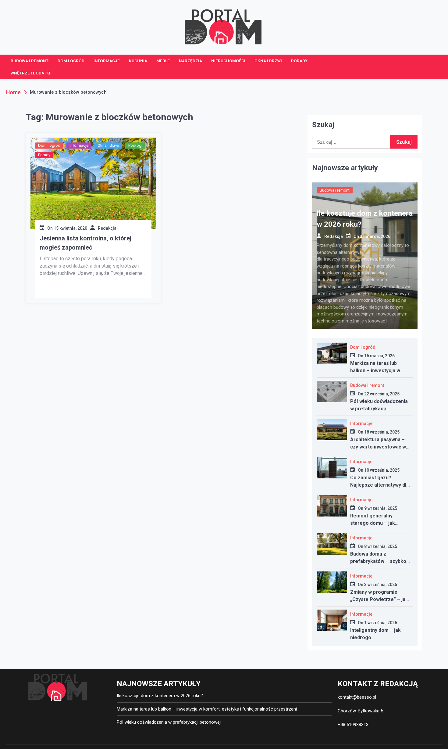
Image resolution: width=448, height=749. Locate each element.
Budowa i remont (29, 60)
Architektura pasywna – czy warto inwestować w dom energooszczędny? (378, 447)
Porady (299, 60)
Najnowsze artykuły (345, 168)
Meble (163, 60)
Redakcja (107, 228)
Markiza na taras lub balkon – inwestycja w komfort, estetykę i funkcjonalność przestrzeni (207, 709)
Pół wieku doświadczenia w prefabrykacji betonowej (379, 408)
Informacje (107, 60)
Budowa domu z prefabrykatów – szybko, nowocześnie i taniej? (378, 561)
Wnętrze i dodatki (30, 72)
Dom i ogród (71, 60)
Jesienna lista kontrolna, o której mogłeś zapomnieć (85, 243)
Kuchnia (138, 60)
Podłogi (135, 145)
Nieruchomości (228, 60)
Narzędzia (190, 60)
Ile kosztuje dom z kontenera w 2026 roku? (160, 695)
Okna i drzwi (268, 60)
